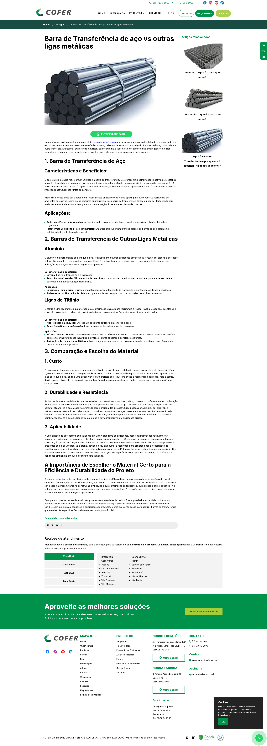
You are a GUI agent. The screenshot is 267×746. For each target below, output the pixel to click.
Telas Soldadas (124, 646)
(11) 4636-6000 (199, 641)
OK (223, 722)
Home (101, 13)
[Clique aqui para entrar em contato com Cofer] (263, 45)
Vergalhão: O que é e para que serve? (202, 117)
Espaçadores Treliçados (128, 650)
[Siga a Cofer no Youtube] (216, 3)
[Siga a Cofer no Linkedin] (222, 3)
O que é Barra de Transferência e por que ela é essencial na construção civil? (202, 161)
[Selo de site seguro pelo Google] (206, 737)
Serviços (155, 13)
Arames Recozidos (125, 655)
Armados (120, 672)
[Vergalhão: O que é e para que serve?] (202, 98)
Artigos (60, 24)
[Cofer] (54, 15)
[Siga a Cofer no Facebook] (205, 3)
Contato (186, 13)
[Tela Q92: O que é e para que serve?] (202, 56)
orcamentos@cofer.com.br (205, 660)
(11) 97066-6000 (200, 646)
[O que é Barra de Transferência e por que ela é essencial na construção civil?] (202, 140)
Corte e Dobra (123, 668)
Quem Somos (117, 13)
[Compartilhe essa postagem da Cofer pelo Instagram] (52, 525)
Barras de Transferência (128, 663)
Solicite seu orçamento (202, 611)
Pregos (119, 659)
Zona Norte (69, 556)
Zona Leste (69, 564)
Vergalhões (122, 641)
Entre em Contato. (113, 134)
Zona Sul (69, 573)
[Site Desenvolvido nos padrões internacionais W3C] (187, 737)
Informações (86, 663)
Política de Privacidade (91, 695)
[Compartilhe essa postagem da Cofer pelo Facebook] (61, 525)
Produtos (135, 13)
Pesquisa (84, 686)
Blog (171, 13)
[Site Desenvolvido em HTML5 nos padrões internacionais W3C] (193, 737)
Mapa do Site (86, 690)
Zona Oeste (69, 581)
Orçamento (204, 13)
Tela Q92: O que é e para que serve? (202, 75)
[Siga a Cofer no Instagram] (210, 3)
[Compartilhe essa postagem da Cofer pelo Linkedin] (57, 525)
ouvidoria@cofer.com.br (203, 674)
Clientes (223, 13)
